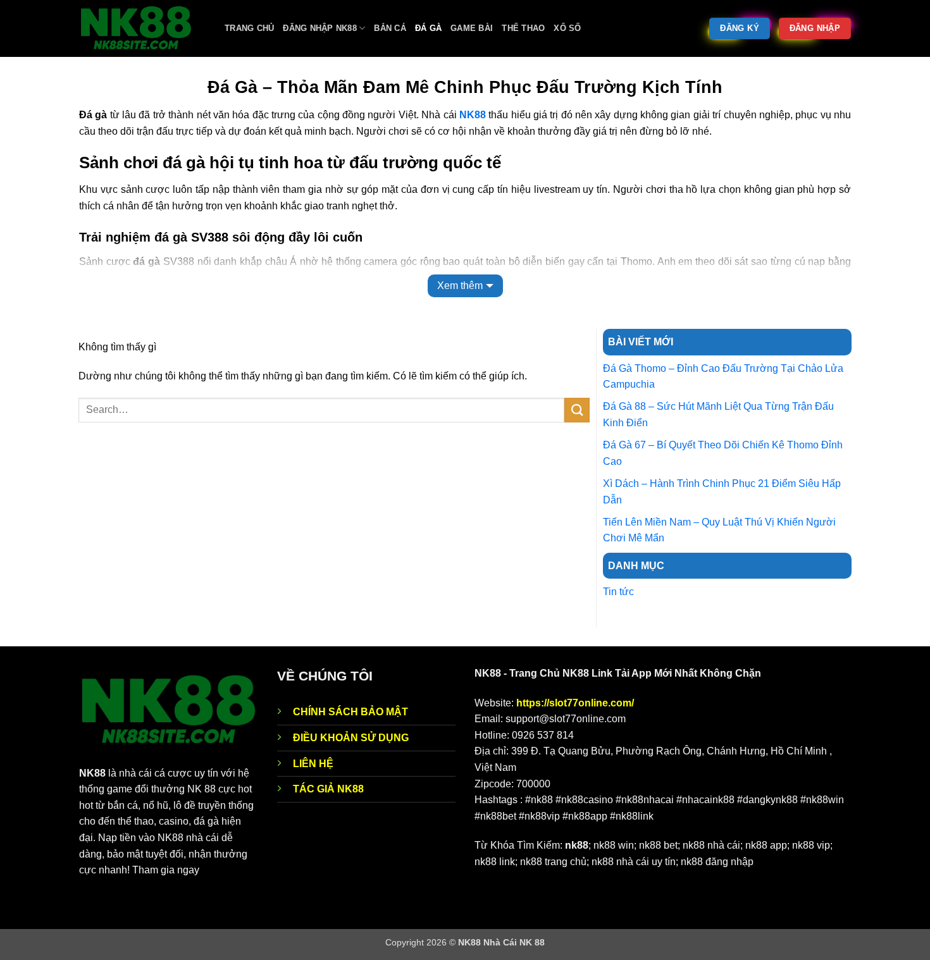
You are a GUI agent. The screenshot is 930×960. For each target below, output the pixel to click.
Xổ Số (567, 28)
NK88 (472, 114)
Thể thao (523, 28)
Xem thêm (460, 285)
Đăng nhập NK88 (320, 28)
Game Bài (471, 28)
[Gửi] (577, 410)
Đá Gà (428, 28)
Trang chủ (249, 28)
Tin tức (618, 591)
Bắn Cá (390, 28)
